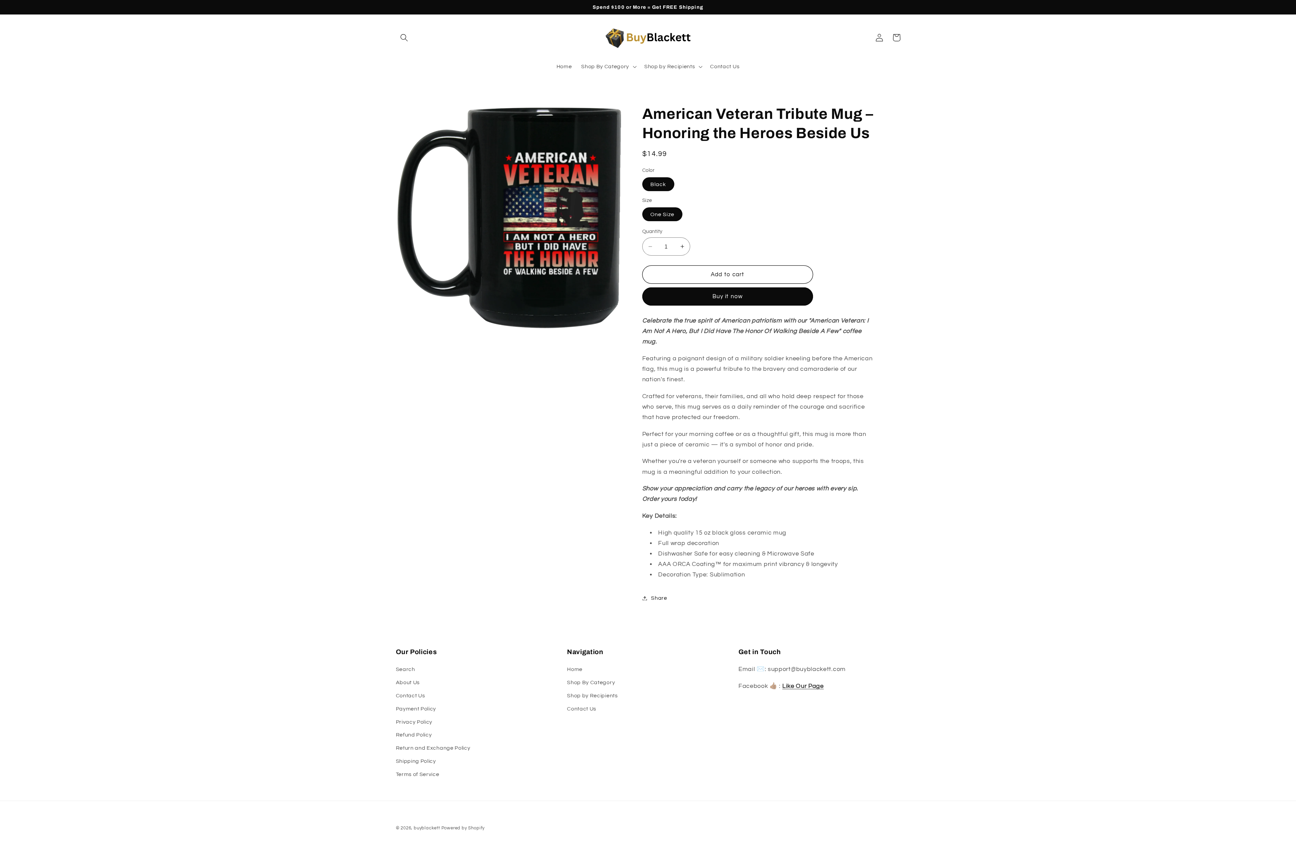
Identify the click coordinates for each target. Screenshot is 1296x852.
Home (575, 669)
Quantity (652, 231)
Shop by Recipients (592, 695)
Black (658, 184)
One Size (662, 214)
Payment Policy (416, 709)
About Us (408, 683)
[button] (404, 37)
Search (405, 669)
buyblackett (427, 828)
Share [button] (659, 598)
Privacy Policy (414, 722)
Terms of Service (417, 774)
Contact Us (410, 695)
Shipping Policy (416, 761)
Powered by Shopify (463, 828)
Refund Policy (414, 735)
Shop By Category (591, 683)
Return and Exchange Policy (433, 748)
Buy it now (727, 296)
